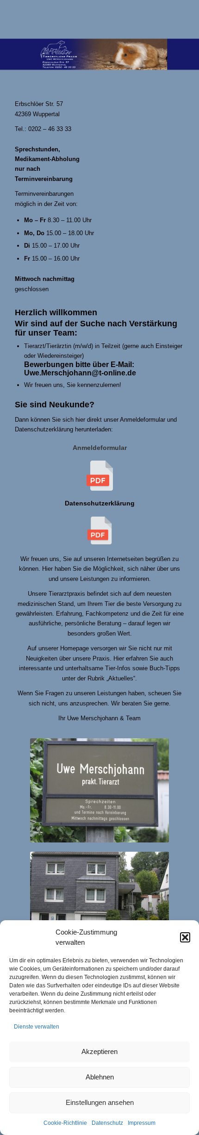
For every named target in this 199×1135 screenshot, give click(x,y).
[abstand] (82, 18)
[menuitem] (171, 18)
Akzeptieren (99, 1051)
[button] (185, 937)
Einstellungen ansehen (100, 1102)
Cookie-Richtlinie (65, 1123)
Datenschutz (107, 1123)
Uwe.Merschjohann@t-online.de (80, 373)
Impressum (141, 1123)
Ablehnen (100, 1077)
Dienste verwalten (36, 1026)
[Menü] (171, 18)
